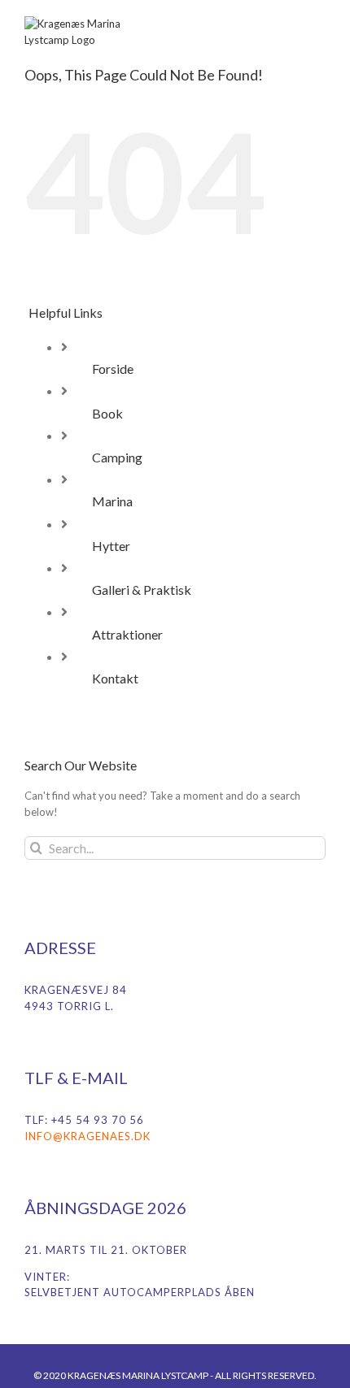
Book (107, 413)
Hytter (111, 545)
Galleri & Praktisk (141, 589)
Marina (112, 501)
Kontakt (115, 678)
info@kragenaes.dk (87, 1136)
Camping (117, 457)
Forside (112, 368)
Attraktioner (127, 634)
